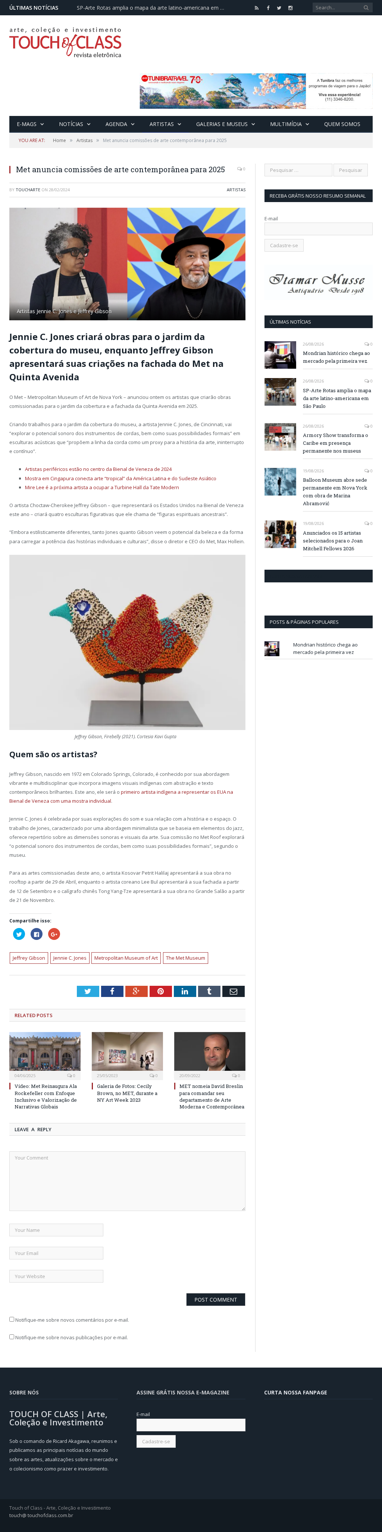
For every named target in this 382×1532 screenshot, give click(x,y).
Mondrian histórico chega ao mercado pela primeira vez (336, 357)
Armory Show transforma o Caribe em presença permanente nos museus (335, 443)
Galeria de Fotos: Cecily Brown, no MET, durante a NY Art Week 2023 (127, 1093)
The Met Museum (185, 957)
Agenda (116, 124)
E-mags (27, 124)
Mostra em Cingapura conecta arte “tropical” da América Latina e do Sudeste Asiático (121, 478)
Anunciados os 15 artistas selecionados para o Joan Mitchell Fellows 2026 (333, 540)
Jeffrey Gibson (29, 957)
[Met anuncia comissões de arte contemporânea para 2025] (127, 265)
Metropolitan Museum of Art (126, 957)
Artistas (162, 124)
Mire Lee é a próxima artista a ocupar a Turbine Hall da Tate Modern (102, 487)
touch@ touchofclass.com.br (41, 1515)
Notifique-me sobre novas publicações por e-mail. (71, 1337)
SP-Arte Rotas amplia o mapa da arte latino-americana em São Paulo (153, 7)
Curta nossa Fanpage (297, 576)
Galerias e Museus (222, 124)
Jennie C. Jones (70, 957)
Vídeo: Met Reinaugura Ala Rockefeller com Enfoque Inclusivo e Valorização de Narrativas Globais (46, 1096)
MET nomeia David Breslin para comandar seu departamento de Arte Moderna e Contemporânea (211, 1096)
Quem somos (342, 124)
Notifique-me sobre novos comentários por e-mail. (72, 1319)
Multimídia (286, 124)
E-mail (271, 218)
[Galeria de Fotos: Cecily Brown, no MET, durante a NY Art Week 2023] (127, 1055)
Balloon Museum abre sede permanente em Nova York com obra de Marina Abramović (335, 491)
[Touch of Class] (65, 40)
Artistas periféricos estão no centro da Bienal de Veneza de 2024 (99, 469)
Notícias (71, 124)
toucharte (28, 189)
